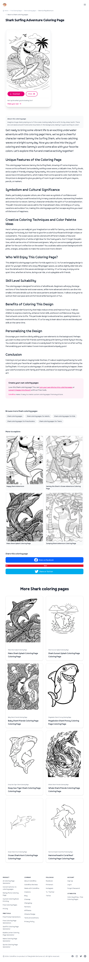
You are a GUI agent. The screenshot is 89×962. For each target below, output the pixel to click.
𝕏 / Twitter (50, 892)
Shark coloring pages (30, 10)
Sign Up (70, 881)
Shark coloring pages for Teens (50, 421)
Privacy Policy (29, 921)
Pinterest (49, 884)
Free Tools (7, 913)
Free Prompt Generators (12, 917)
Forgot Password (73, 888)
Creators (27, 892)
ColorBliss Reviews (31, 884)
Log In (69, 884)
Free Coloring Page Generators (9, 922)
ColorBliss (12, 394)
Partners (27, 907)
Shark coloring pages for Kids (64, 416)
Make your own (13, 104)
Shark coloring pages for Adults (38, 416)
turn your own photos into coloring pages (55, 387)
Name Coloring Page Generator (10, 940)
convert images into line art (19, 390)
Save (45, 565)
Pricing (5, 909)
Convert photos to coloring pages (9, 888)
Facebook (49, 881)
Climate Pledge (29, 914)
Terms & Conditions (31, 918)
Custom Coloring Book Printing (11, 900)
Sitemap (27, 899)
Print (30, 94)
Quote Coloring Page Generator (10, 946)
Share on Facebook (46, 560)
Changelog (28, 903)
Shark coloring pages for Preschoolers (21, 421)
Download (16, 94)
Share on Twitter (46, 571)
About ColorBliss (30, 881)
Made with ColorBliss (31, 888)
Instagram (49, 888)
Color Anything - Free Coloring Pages (75, 898)
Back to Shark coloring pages (18, 15)
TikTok (48, 896)
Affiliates (27, 910)
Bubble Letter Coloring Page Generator (11, 934)
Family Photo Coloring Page (11, 894)
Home (6, 10)
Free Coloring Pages (16, 10)
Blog (25, 896)
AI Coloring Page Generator (8, 882)
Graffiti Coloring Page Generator (11, 928)
